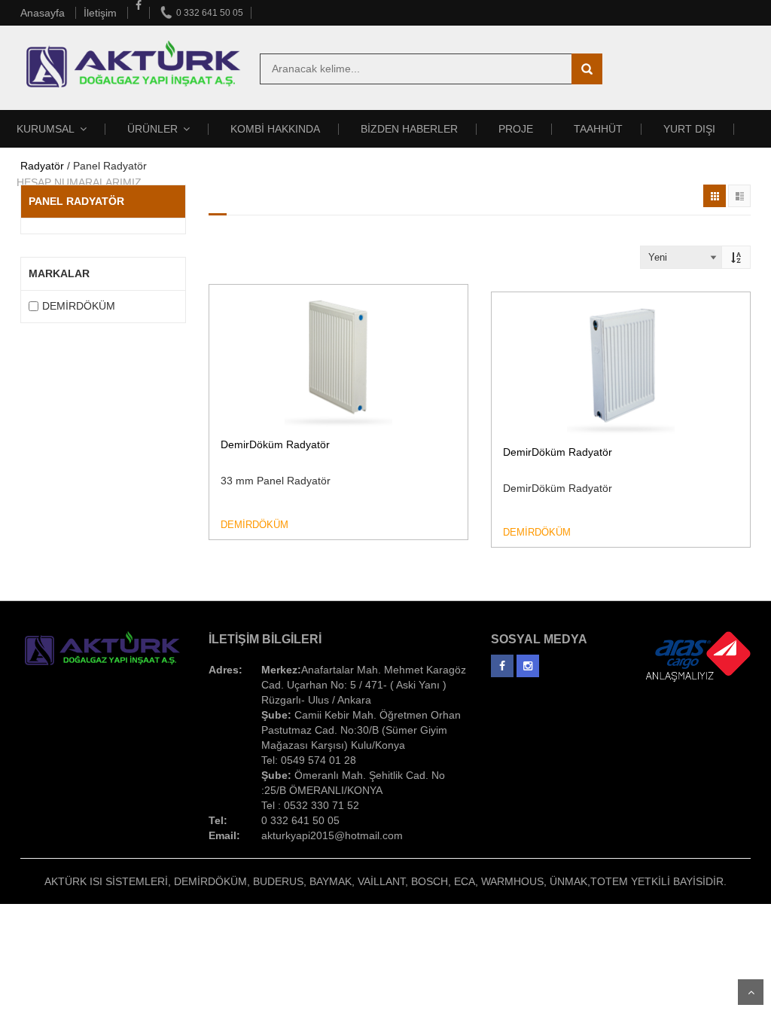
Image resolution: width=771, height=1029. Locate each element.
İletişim (102, 13)
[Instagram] (528, 662)
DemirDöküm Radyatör (275, 444)
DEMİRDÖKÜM (78, 306)
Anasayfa (44, 13)
